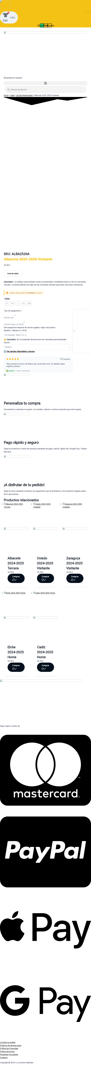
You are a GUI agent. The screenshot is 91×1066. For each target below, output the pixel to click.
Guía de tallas (13, 273)
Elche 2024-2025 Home (16, 652)
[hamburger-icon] (88, 12)
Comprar (16, 576)
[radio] (6, 303)
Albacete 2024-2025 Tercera (16, 563)
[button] (45, 83)
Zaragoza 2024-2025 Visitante (74, 563)
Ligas (12, 95)
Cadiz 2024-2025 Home (45, 652)
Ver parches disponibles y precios (21, 351)
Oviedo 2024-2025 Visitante (45, 563)
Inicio (6, 95)
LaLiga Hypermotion (24, 95)
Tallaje (7, 299)
